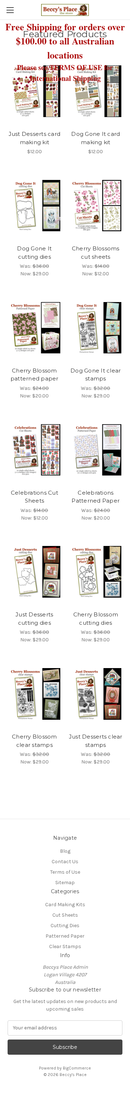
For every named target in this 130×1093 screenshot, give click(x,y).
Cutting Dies (65, 925)
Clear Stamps (65, 946)
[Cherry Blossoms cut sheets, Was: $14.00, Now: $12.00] (96, 206)
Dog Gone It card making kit (95, 138)
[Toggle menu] (10, 10)
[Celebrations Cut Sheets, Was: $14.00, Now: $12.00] (34, 450)
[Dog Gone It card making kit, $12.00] (96, 91)
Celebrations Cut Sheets (34, 496)
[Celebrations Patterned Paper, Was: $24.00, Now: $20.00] (96, 450)
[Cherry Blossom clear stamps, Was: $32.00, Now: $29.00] (34, 694)
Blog (65, 851)
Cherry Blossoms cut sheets (96, 252)
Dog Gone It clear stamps (95, 374)
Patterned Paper (65, 936)
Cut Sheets (65, 915)
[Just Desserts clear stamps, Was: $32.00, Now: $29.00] (96, 694)
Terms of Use (65, 872)
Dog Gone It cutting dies (34, 252)
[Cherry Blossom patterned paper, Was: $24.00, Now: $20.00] (34, 328)
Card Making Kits (65, 904)
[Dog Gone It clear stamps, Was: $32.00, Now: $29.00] (96, 328)
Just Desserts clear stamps (95, 740)
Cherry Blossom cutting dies (95, 618)
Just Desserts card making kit (35, 138)
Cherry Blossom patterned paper (34, 374)
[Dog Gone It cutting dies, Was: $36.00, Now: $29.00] (34, 206)
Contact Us (65, 862)
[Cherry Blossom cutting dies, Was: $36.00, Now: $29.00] (96, 572)
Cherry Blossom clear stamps (34, 740)
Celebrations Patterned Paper (96, 496)
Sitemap (65, 882)
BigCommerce (77, 1068)
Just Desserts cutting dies (34, 618)
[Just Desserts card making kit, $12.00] (34, 91)
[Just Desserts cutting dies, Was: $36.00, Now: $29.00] (34, 572)
